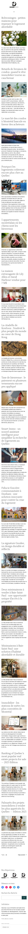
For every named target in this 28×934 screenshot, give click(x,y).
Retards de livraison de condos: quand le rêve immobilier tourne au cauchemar (14, 73)
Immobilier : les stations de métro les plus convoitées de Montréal (12, 707)
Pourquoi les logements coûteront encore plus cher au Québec (13, 171)
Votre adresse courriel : (7, 919)
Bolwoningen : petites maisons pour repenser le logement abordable (13, 22)
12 (6, 854)
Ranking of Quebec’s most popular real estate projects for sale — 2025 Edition (13, 758)
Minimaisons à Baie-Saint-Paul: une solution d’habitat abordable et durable (12, 650)
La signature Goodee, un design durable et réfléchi (13, 546)
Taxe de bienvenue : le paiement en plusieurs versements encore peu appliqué (13, 382)
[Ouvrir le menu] (14, 12)
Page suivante (22, 854)
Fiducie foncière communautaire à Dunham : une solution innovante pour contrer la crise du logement (12, 495)
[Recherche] (24, 897)
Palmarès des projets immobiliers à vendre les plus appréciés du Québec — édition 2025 (13, 807)
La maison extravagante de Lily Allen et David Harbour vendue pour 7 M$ (13, 276)
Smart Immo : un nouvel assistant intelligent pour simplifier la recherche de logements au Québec (14, 436)
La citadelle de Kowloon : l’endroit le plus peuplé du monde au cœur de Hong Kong (13, 331)
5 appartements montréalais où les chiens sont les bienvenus (11, 224)
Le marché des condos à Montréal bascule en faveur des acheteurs (13, 121)
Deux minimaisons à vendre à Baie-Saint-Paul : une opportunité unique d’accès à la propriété (13, 595)
